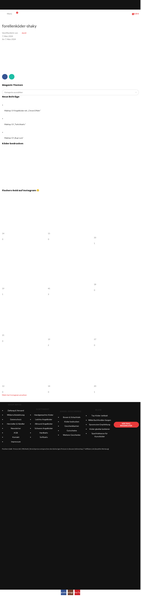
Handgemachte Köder (43, 415)
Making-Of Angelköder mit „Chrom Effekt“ (22, 110)
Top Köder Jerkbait (99, 415)
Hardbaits (44, 433)
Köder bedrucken (71, 421)
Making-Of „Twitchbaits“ (15, 124)
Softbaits (44, 437)
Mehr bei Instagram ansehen (14, 395)
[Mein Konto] (128, 13)
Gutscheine (72, 430)
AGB (16, 433)
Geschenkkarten (71, 426)
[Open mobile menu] (3, 13)
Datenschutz (15, 419)
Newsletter (16, 428)
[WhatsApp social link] (11, 76)
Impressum (16, 441)
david (24, 33)
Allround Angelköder (44, 424)
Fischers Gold (7, 449)
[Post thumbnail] (9, 105)
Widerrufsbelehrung (16, 415)
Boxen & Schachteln (71, 417)
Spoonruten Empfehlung (99, 424)
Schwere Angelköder (44, 428)
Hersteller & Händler (16, 424)
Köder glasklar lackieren (99, 429)
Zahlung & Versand (16, 410)
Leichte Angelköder (43, 419)
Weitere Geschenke (71, 435)
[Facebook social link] (5, 76)
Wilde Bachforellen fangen (99, 420)
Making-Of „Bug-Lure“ (13, 138)
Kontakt (15, 437)
